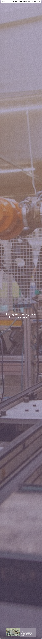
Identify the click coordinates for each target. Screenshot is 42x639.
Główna (13, 1)
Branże (20, 1)
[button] (16, 1)
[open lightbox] (13, 632)
